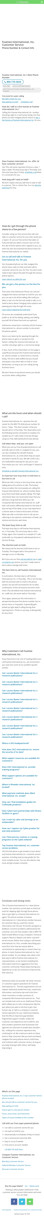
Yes (26, 1186)
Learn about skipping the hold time (16, 310)
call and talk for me (28, 559)
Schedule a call (27, 102)
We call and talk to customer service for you (19, 1102)
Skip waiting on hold (10, 102)
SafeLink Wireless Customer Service (16, 1165)
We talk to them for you (11, 99)
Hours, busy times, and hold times (16, 1114)
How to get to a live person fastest (15, 1110)
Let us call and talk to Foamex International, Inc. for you (16, 258)
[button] (42, 2)
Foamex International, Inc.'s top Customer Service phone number (22, 1096)
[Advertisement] (22, 140)
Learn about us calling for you (14, 279)
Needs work (34, 1186)
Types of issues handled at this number (18, 1117)
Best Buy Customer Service (13, 1161)
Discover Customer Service (13, 1169)
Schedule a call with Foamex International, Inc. (20, 471)
